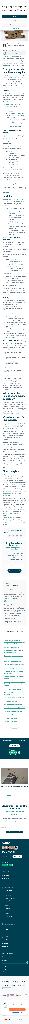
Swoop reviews (8, 918)
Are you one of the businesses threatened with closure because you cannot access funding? (14, 642)
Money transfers (8, 932)
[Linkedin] (17, 535)
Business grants (8, 893)
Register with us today (9, 517)
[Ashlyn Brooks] (5, 45)
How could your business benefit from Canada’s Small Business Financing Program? (14, 683)
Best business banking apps (11, 647)
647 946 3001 (8, 852)
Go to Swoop (17, 1009)
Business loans (8, 890)
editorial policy (19, 622)
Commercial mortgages (10, 898)
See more (14, 727)
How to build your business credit (13, 704)
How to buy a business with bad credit (14, 708)
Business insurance (9, 926)
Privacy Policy (17, 28)
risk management (7, 493)
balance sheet (16, 79)
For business (5, 872)
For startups (5, 882)
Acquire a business (9, 901)
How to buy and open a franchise (13, 711)
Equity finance (8, 895)
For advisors (5, 875)
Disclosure (4, 956)
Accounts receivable (14, 110)
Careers (7, 910)
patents (23, 123)
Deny (14, 20)
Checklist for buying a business (12, 661)
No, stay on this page (17, 1012)
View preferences (14, 24)
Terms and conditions (6, 950)
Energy (6, 929)
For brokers (5, 878)
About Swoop (8, 908)
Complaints (4, 960)
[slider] (9, 53)
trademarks (12, 125)
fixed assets (17, 113)
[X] (9, 535)
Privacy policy (5, 946)
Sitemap (7, 939)
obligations (21, 201)
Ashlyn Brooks (17, 43)
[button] (26, 2)
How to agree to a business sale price (14, 697)
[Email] (21, 535)
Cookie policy (11, 28)
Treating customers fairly (7, 953)
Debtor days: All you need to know (13, 668)
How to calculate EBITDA (11, 718)
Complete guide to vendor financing (14, 664)
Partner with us (8, 916)
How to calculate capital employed (13, 715)
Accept (14, 16)
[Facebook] (13, 535)
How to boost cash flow (10, 701)
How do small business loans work (13, 689)
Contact (7, 913)
